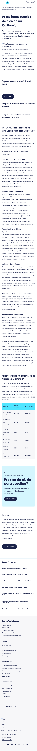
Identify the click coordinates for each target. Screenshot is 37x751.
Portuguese (8, 706)
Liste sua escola (7, 686)
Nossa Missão (6, 625)
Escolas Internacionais (9, 7)
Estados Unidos (18, 7)
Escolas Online (6, 653)
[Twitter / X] (23, 744)
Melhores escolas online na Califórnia (14, 568)
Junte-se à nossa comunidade (11, 635)
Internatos (5, 648)
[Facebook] (8, 744)
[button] (30, 2)
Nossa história (6, 627)
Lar (2, 7)
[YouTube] (19, 744)
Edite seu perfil (7, 688)
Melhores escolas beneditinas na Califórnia (16, 581)
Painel (4, 693)
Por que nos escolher (8, 633)
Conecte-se (6, 676)
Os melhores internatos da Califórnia (14, 587)
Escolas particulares (8, 656)
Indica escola (6, 645)
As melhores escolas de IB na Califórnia (15, 609)
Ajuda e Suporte (7, 691)
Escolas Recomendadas (9, 665)
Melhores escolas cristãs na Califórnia (15, 574)
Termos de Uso (6, 737)
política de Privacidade (9, 734)
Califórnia (24, 7)
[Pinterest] (27, 744)
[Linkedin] (15, 744)
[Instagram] (12, 744)
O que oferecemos (8, 630)
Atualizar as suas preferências (11, 668)
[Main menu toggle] (3, 3)
